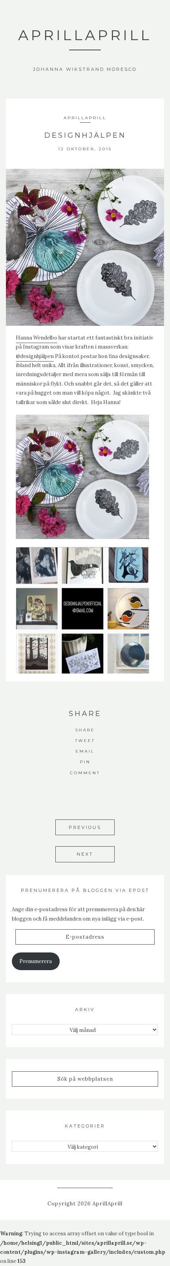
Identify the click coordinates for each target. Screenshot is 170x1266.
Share (85, 730)
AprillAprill (85, 35)
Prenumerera (35, 961)
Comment (85, 772)
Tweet (85, 740)
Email (85, 751)
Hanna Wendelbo (36, 337)
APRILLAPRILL (85, 117)
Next (85, 854)
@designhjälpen (35, 356)
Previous (85, 827)
